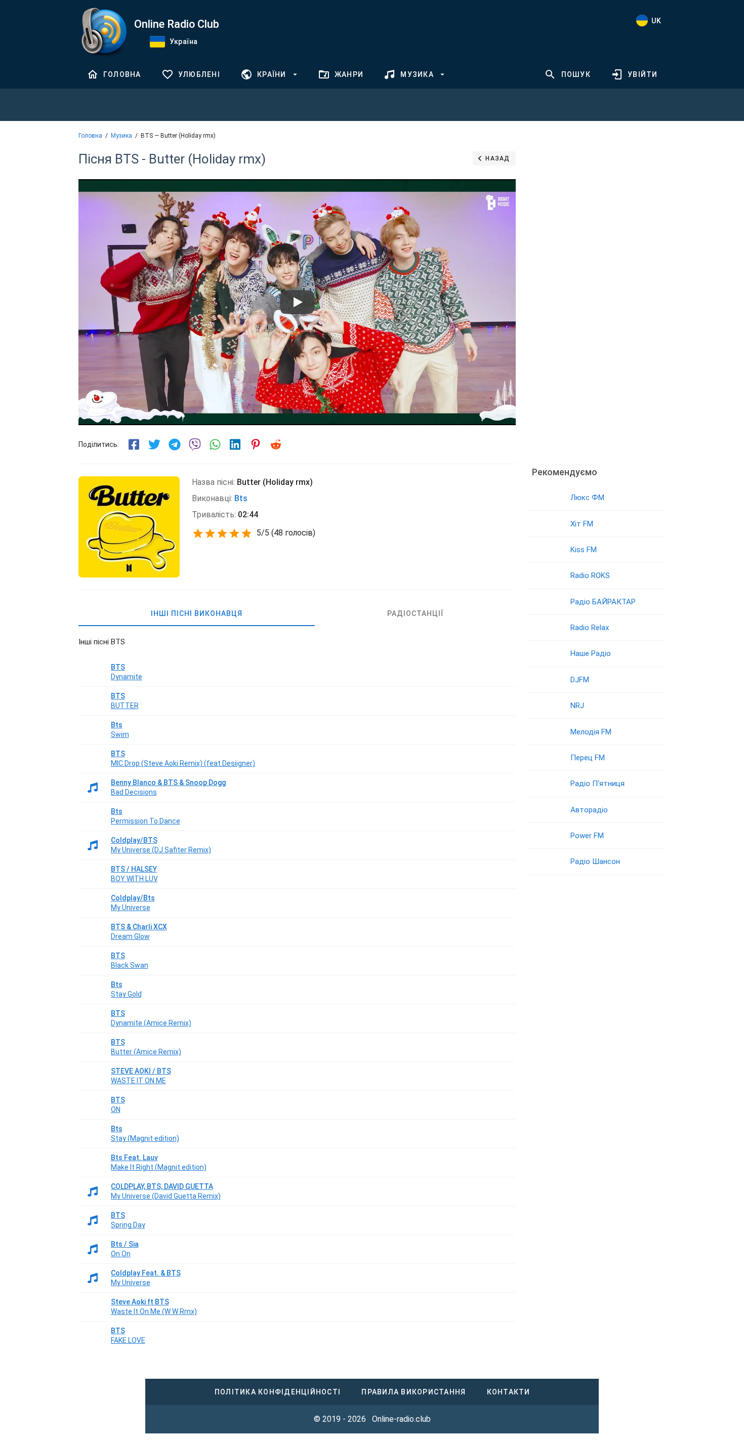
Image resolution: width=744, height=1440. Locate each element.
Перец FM (587, 757)
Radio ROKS (590, 575)
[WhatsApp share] (215, 444)
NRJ (577, 705)
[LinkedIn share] (235, 444)
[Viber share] (195, 444)
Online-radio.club (401, 1419)
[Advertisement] (597, 301)
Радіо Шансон (595, 861)
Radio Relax (589, 627)
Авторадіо (589, 809)
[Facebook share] (134, 444)
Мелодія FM (590, 731)
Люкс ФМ (587, 497)
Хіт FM (581, 523)
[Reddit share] (276, 444)
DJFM (579, 679)
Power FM (587, 835)
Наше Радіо (590, 653)
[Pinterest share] (255, 444)
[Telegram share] (175, 444)
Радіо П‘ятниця (597, 783)
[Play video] (297, 302)
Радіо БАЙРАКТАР (603, 601)
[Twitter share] (154, 444)
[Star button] (198, 533)
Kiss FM (583, 549)
